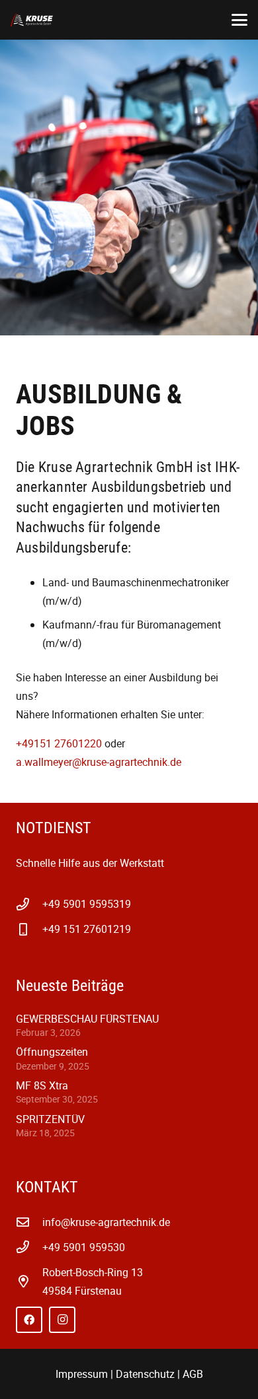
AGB (193, 1374)
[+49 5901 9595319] (29, 904)
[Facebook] (29, 1320)
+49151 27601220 (59, 743)
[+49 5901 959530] (29, 1247)
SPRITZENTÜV (50, 1119)
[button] (239, 20)
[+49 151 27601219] (29, 929)
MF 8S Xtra (42, 1085)
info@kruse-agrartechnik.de (106, 1222)
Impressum (82, 1374)
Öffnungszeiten (52, 1051)
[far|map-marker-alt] (29, 1281)
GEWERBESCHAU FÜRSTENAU (87, 1018)
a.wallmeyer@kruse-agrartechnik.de (98, 762)
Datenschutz (145, 1374)
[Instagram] (62, 1320)
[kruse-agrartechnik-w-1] (32, 19)
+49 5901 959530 (83, 1247)
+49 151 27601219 (86, 929)
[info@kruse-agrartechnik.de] (29, 1221)
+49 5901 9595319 (86, 904)
